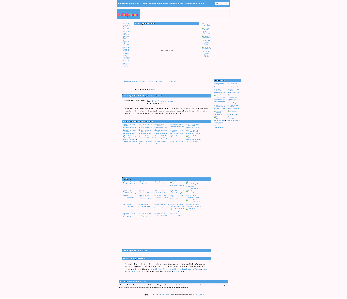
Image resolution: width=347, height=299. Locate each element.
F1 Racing (178, 215)
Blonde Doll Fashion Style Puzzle (149, 216)
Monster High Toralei (146, 138)
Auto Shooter (146, 184)
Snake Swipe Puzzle (162, 193)
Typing (170, 3)
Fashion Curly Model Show (235, 103)
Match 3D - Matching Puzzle (131, 216)
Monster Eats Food (162, 143)
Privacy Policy (199, 294)
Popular (131, 3)
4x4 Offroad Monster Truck (194, 145)
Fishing (165, 3)
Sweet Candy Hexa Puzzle (178, 185)
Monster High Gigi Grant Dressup (149, 127)
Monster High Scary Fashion (131, 127)
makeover (163, 101)
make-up (170, 101)
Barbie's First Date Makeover (236, 92)
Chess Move (130, 206)
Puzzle (145, 3)
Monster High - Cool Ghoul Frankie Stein (198, 133)
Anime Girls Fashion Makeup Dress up (150, 198)
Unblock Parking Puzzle (178, 193)
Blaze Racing (194, 193)
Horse (175, 3)
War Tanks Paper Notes (130, 184)
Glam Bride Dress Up (233, 114)
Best (126, 3)
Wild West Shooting (162, 197)
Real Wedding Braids (220, 101)
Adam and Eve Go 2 (194, 202)
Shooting (159, 3)
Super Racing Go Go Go (177, 211)
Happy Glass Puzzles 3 (194, 206)
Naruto (190, 3)
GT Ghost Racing (130, 193)
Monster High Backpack (162, 138)
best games (177, 271)
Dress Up (139, 3)
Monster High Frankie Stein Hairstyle (197, 127)
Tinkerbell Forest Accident (222, 86)
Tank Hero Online (162, 184)
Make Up (180, 3)
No (155, 89)
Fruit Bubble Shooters (193, 211)
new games (167, 271)
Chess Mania (194, 188)
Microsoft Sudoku (193, 197)
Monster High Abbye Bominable (148, 133)
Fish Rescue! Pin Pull (146, 193)
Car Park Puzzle (162, 215)
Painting (201, 3)
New (123, 3)
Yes (151, 89)
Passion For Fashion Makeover (237, 108)
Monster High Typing (177, 126)
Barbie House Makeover (221, 114)
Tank (149, 3)
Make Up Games (164, 294)
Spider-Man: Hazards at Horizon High (134, 145)
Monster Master (178, 138)
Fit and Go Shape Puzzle (193, 184)
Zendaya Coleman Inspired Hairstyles (225, 108)
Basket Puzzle (146, 206)
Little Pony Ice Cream (234, 86)
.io (135, 3)
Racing (153, 3)
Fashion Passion (234, 97)
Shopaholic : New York (221, 120)
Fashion (195, 3)
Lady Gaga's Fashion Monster (179, 145)
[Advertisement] (185, 14)
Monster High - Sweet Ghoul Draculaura (182, 133)
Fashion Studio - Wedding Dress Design (226, 127)
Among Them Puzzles (177, 206)
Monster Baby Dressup (146, 143)
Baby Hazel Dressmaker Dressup (164, 207)
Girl (151, 101)
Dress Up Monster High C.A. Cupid (133, 139)
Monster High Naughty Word (163, 133)
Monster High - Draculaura (162, 127)
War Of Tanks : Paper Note (178, 198)
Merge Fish (130, 197)
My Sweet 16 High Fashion (194, 139)
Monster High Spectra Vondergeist (133, 133)
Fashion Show (220, 97)
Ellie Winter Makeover (220, 92)
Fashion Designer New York (235, 120)
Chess (186, 3)
